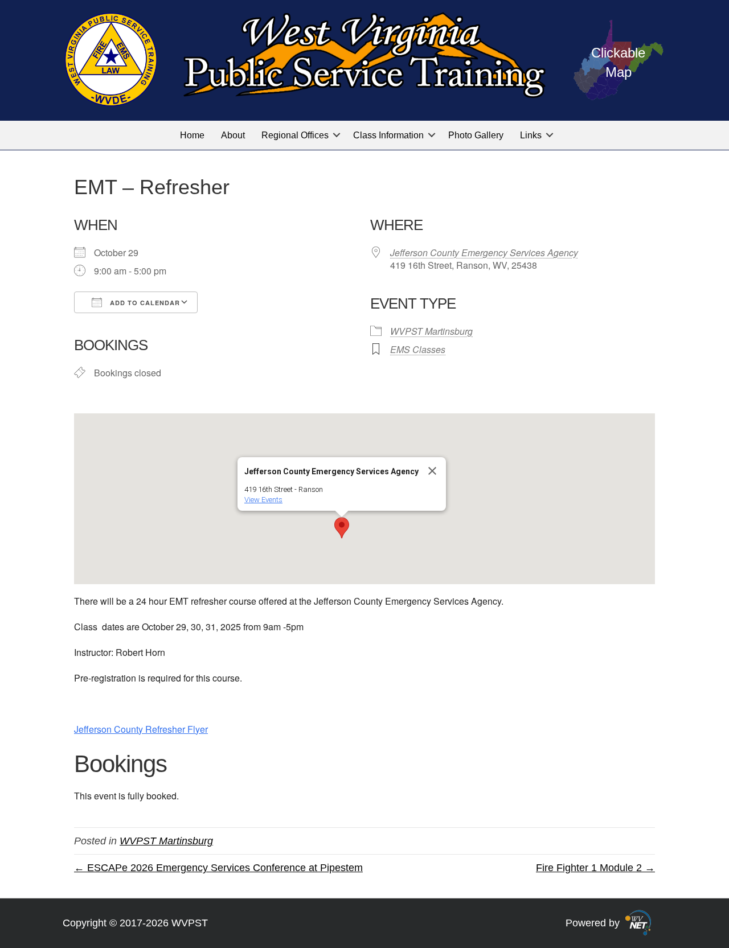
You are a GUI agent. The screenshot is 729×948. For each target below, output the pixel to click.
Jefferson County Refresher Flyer (141, 729)
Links (531, 135)
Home (192, 135)
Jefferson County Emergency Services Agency (484, 252)
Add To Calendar (144, 302)
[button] (337, 135)
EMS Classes (417, 349)
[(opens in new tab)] (638, 922)
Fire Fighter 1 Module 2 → (595, 867)
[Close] (432, 471)
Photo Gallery (475, 135)
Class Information (388, 135)
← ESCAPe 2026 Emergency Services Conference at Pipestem (218, 867)
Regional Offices (295, 135)
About (233, 135)
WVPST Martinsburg (431, 331)
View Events (263, 499)
